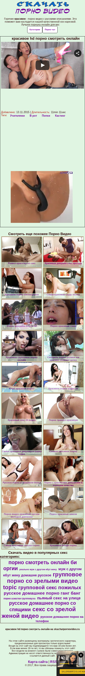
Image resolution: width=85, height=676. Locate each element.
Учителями (17, 115)
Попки (46, 115)
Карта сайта (38, 662)
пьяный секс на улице (59, 598)
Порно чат (50, 29)
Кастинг (60, 115)
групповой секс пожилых (49, 587)
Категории (35, 29)
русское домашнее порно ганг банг (42, 593)
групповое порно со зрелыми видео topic (42, 580)
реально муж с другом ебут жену (38, 569)
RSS (53, 662)
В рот (33, 115)
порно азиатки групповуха (19, 598)
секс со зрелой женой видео (39, 612)
